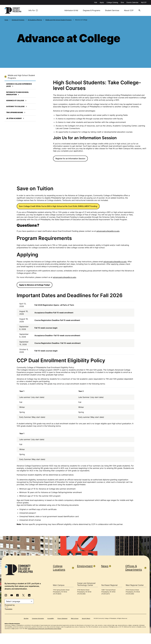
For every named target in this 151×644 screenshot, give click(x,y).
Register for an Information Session (70, 158)
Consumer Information (38, 618)
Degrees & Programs (91, 10)
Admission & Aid (71, 10)
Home (6, 20)
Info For (32, 10)
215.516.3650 (81, 594)
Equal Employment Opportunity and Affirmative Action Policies (44, 628)
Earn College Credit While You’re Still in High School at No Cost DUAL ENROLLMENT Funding (58, 206)
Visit (95, 2)
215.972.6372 (105, 594)
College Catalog (112, 2)
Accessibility (50, 618)
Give (122, 2)
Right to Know (74, 618)
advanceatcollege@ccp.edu (107, 231)
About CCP (128, 10)
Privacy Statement (62, 618)
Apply (102, 2)
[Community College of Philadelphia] (13, 10)
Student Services (112, 10)
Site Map (26, 618)
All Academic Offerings (35, 20)
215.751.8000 (57, 594)
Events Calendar (132, 2)
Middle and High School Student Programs (58, 20)
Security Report (86, 618)
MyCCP (143, 2)
